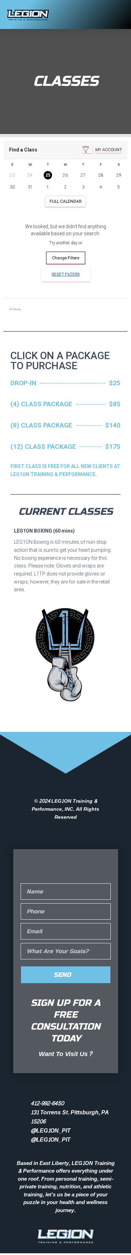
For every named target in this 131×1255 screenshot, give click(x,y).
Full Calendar (65, 201)
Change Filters (65, 257)
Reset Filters (66, 274)
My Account (108, 149)
